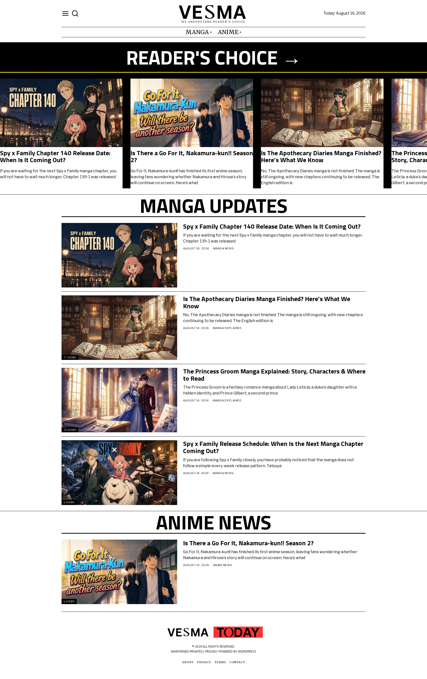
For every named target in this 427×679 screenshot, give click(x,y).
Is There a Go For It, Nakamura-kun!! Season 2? (191, 157)
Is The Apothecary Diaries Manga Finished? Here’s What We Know (321, 157)
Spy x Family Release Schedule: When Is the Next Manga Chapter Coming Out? (273, 447)
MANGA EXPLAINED (227, 328)
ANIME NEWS (222, 565)
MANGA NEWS (223, 248)
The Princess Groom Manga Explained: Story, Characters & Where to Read (274, 375)
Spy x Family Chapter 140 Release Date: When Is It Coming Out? (55, 157)
